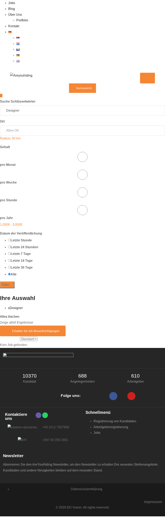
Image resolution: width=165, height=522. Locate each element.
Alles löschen (9, 316)
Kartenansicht (83, 88)
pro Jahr (6, 218)
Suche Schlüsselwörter (17, 101)
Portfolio (22, 20)
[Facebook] (113, 396)
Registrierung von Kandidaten (115, 421)
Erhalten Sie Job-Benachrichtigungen (35, 331)
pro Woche (8, 182)
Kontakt (13, 26)
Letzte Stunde (21, 240)
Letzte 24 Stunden (24, 247)
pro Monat (7, 164)
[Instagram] (122, 396)
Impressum (153, 502)
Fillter (6, 284)
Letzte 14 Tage (22, 260)
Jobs (11, 3)
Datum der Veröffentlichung (21, 233)
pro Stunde (8, 200)
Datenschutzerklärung (86, 489)
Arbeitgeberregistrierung (111, 427)
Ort (2, 121)
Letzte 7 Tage (21, 253)
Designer (15, 308)
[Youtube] (131, 396)
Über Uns (15, 14)
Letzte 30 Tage (22, 267)
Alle (13, 274)
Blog (11, 8)
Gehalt (5, 147)
